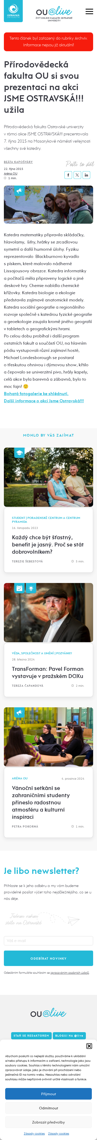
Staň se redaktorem (31, 1035)
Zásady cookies (34, 1133)
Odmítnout (48, 1108)
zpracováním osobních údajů (69, 972)
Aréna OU (10, 173)
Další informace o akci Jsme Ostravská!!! (44, 401)
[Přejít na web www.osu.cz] (13, 11)
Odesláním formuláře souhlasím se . (46, 972)
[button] (89, 1046)
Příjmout (48, 1094)
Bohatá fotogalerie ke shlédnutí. (36, 393)
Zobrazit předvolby (48, 1122)
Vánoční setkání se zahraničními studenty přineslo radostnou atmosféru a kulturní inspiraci (41, 803)
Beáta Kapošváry (18, 162)
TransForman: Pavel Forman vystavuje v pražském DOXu (48, 672)
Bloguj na (69, 1035)
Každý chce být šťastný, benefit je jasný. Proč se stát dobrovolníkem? (48, 544)
